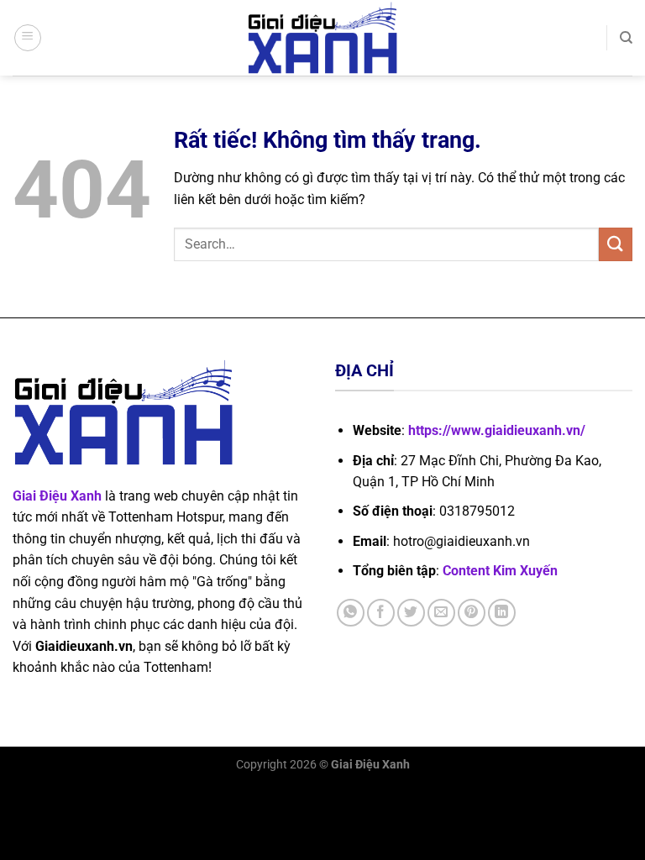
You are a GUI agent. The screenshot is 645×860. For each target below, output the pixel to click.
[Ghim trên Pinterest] (471, 613)
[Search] (626, 38)
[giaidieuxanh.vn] (322, 38)
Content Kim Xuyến (500, 571)
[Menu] (27, 37)
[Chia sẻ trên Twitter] (411, 613)
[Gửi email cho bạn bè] (441, 613)
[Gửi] (615, 244)
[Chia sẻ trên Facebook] (381, 613)
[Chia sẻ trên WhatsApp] (350, 613)
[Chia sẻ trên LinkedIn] (502, 613)
